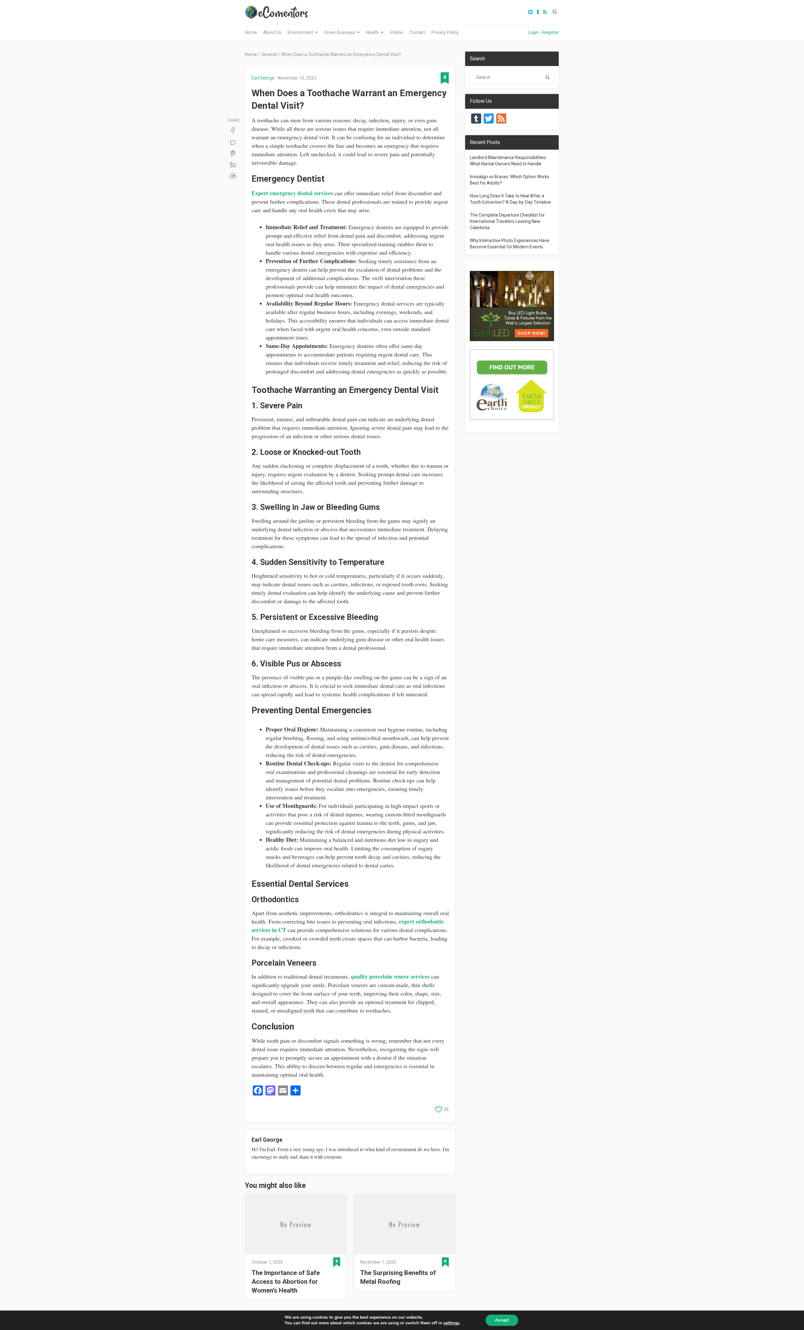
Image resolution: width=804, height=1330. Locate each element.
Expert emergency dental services (292, 193)
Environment (300, 32)
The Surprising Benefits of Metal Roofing (398, 1277)
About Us (272, 32)
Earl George (263, 77)
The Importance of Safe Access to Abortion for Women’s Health (286, 1281)
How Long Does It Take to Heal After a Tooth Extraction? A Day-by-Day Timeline (510, 199)
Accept (502, 1320)
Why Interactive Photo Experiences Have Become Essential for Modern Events (509, 243)
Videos (396, 32)
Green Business (339, 32)
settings (451, 1323)
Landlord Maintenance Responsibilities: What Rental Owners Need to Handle (508, 160)
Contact (417, 32)
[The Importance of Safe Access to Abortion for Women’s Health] (295, 1224)
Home (251, 32)
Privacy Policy (445, 32)
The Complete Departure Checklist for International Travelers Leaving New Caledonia (507, 221)
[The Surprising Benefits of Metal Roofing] (404, 1224)
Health (372, 32)
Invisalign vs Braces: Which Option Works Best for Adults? (509, 179)
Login (533, 32)
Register (550, 32)
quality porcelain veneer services (390, 976)
